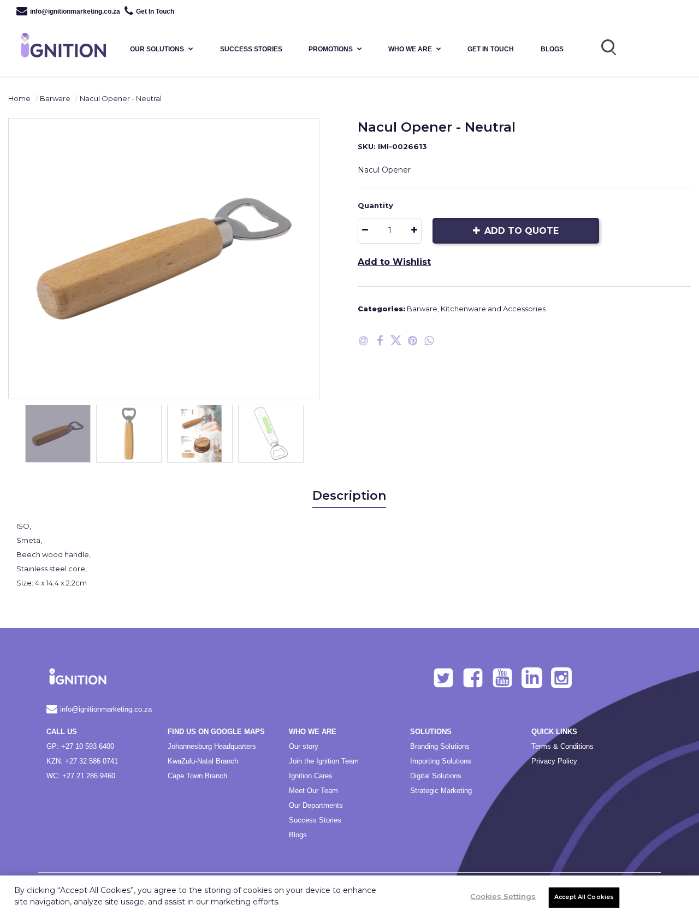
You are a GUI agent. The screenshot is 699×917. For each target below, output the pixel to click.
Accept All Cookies (584, 897)
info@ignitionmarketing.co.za (75, 11)
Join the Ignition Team (324, 761)
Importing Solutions (440, 761)
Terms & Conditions (562, 746)
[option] (164, 259)
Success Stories (315, 820)
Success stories (251, 49)
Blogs (552, 49)
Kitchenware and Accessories (493, 308)
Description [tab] (349, 495)
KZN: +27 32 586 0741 (82, 761)
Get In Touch (155, 11)
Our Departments (316, 805)
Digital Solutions (435, 776)
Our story (303, 746)
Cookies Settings (503, 896)
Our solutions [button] (157, 49)
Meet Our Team (313, 790)
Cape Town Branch (197, 776)
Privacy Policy (554, 761)
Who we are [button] (410, 49)
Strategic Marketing (441, 790)
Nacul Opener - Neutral (121, 98)
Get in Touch (490, 49)
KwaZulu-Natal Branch (203, 761)
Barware (55, 98)
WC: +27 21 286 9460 (80, 776)
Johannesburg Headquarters (212, 746)
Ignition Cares (311, 776)
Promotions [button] (331, 49)
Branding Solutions (440, 746)
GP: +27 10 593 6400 (80, 746)
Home (19, 98)
